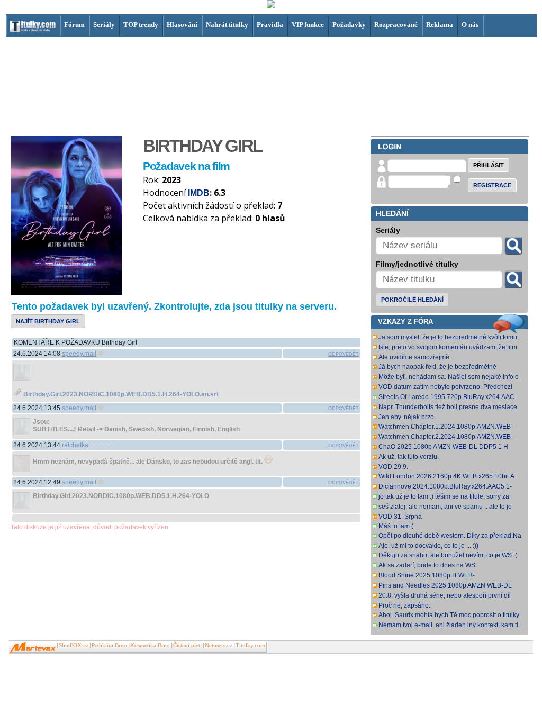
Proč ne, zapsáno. (404, 605)
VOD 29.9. (393, 467)
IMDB (199, 192)
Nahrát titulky (227, 25)
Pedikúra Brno (109, 645)
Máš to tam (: (396, 526)
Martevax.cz (32, 648)
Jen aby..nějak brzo (406, 417)
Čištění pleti (187, 645)
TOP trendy (140, 25)
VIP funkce (308, 25)
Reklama (439, 25)
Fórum (74, 25)
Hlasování (182, 25)
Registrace (492, 185)
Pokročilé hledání (412, 299)
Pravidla (270, 25)
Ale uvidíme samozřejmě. (414, 357)
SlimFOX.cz (73, 645)
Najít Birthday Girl (48, 321)
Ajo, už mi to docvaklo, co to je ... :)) (428, 545)
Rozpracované (396, 25)
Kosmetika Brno (150, 645)
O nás (470, 25)
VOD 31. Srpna (400, 516)
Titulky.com (250, 645)
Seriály (104, 25)
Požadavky (349, 25)
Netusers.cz (218, 645)
